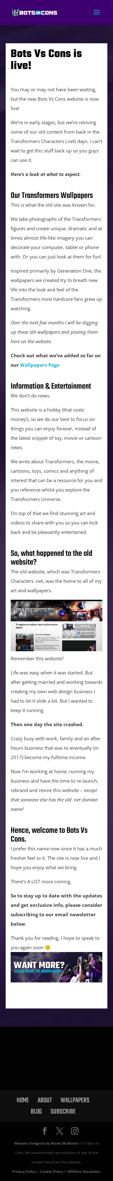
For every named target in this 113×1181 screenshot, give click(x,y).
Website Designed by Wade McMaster (46, 1143)
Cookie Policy (51, 1171)
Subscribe (63, 1111)
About (45, 1100)
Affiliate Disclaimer (84, 1171)
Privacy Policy (24, 1171)
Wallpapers (75, 1100)
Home (23, 1100)
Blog (36, 1111)
